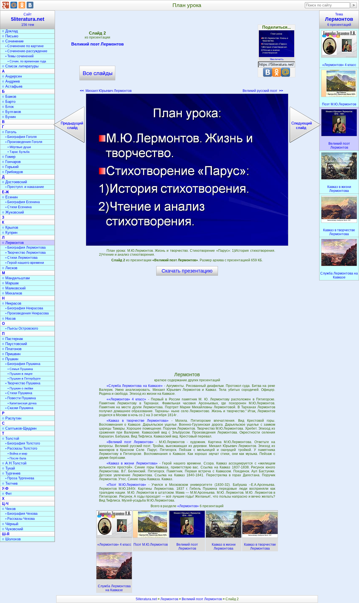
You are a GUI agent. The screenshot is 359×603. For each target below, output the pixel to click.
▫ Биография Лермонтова (25, 248)
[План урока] (187, 170)
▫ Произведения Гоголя (23, 142)
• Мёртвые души (19, 147)
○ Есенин (10, 197)
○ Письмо (10, 36)
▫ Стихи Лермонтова (21, 258)
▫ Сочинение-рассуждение (26, 51)
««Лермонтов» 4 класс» (126, 399)
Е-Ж (5, 192)
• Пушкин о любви (20, 388)
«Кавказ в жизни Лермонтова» (132, 463)
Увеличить (277, 59)
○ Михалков (12, 293)
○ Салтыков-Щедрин (19, 428)
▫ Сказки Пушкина (19, 408)
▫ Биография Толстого (22, 443)
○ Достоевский (14, 182)
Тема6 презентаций (339, 19)
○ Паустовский (14, 344)
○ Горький (10, 167)
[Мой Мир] (13, 5)
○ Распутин (11, 418)
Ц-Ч (5, 504)
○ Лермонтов (13, 243)
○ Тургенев (11, 473)
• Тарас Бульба (18, 151)
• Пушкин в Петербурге (24, 378)
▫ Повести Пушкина (20, 398)
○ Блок (8, 107)
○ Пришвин (11, 354)
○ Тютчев (10, 483)
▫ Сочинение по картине (24, 46)
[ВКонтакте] (30, 5)
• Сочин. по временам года (27, 61)
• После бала (17, 458)
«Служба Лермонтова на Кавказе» (135, 386)
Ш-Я (5, 534)
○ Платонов (12, 349)
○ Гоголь (9, 132)
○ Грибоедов (12, 172)
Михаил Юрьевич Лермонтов (106, 91)
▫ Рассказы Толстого (21, 448)
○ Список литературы (20, 66)
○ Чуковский (12, 529)
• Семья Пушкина (20, 369)
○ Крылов (10, 227)
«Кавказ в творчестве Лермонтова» (138, 421)
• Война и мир (17, 453)
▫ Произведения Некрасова (27, 313)
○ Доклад (10, 31)
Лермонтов (169, 599)
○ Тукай (8, 468)
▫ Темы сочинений (19, 56)
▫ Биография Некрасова (24, 308)
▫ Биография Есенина (22, 202)
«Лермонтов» (188, 506)
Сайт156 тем (27, 19)
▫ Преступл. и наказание (24, 187)
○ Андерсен (12, 76)
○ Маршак (10, 283)
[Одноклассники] (22, 5)
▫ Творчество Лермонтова (25, 253)
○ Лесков (9, 268)
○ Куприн (9, 232)
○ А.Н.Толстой (14, 463)
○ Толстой (10, 438)
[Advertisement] (187, 53)
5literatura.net (146, 599)
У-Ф (5, 488)
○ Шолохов (11, 539)
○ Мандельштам (16, 278)
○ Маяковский (14, 288)
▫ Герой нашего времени (24, 263)
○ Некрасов (11, 303)
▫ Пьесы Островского (21, 328)
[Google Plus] (5, 5)
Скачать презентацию (187, 271)
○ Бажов (9, 96)
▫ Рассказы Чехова (20, 519)
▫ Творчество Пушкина (22, 383)
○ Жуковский (13, 212)
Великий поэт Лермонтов (97, 44)
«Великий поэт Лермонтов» (130, 442)
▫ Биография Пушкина (22, 364)
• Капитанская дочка (22, 403)
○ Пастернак (12, 339)
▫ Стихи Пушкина (18, 393)
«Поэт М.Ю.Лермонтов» (126, 485)
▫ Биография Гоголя (21, 137)
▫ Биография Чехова (21, 514)
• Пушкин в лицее (20, 373)
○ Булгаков (11, 112)
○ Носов (9, 318)
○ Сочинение (13, 41)
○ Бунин (9, 117)
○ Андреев (11, 81)
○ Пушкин (10, 359)
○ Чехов (9, 509)
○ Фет (7, 493)
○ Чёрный (10, 524)
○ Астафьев (12, 86)
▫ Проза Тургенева (19, 478)
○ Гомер (8, 157)
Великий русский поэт (263, 91)
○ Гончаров (11, 162)
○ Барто (8, 101)
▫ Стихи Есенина (18, 207)
